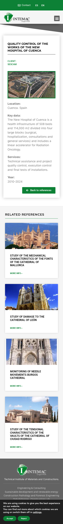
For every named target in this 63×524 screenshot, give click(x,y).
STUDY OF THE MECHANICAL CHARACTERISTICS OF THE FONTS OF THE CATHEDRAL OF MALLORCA (31, 260)
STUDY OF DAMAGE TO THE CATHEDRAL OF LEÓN (27, 318)
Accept (10, 518)
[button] (57, 18)
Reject (24, 518)
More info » (16, 273)
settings (37, 512)
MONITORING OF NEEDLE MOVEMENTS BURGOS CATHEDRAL (25, 374)
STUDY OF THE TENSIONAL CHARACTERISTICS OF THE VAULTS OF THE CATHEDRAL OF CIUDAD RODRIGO (29, 434)
